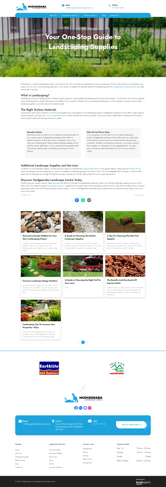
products (86, 168)
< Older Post (25, 195)
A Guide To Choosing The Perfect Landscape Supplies (80, 237)
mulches (64, 115)
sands (44, 115)
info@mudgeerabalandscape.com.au (79, 7)
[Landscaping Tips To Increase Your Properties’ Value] (41, 310)
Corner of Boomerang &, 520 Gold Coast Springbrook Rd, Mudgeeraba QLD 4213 (69, 427)
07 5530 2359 (118, 7)
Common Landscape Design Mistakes (40, 280)
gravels (54, 115)
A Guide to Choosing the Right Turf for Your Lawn (83, 282)
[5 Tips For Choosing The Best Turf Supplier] (125, 222)
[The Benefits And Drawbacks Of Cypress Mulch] (125, 266)
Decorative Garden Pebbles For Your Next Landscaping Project (40, 237)
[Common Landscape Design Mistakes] (41, 266)
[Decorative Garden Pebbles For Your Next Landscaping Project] (41, 222)
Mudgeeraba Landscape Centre (125, 86)
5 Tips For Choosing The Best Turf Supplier (123, 237)
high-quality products (56, 185)
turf (139, 168)
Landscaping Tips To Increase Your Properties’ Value (39, 326)
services (96, 168)
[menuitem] (53, 15)
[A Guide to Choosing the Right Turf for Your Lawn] (83, 266)
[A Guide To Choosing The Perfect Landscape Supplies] (83, 222)
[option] (49, 368)
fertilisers (132, 168)
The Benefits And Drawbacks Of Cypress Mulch (122, 282)
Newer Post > (140, 195)
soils (48, 115)
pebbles (68, 140)
